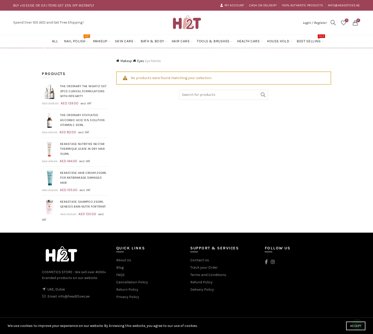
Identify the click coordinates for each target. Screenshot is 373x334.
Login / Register (315, 23)
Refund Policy (201, 282)
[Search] (333, 22)
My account (234, 5)
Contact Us (199, 260)
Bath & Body (152, 41)
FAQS (120, 275)
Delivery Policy (202, 289)
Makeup (100, 41)
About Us (123, 260)
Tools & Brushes (213, 41)
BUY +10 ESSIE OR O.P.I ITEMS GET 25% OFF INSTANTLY (53, 5)
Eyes (140, 61)
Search (263, 95)
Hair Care (181, 41)
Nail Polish (76, 39)
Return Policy (127, 289)
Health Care (248, 41)
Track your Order (204, 267)
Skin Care (124, 41)
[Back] (48, 48)
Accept (355, 326)
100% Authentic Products (302, 5)
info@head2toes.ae (344, 5)
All (55, 41)
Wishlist (346, 20)
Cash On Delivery (263, 5)
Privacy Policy (127, 297)
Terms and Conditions (208, 275)
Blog (120, 267)
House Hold (278, 41)
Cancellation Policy (132, 282)
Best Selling (310, 39)
